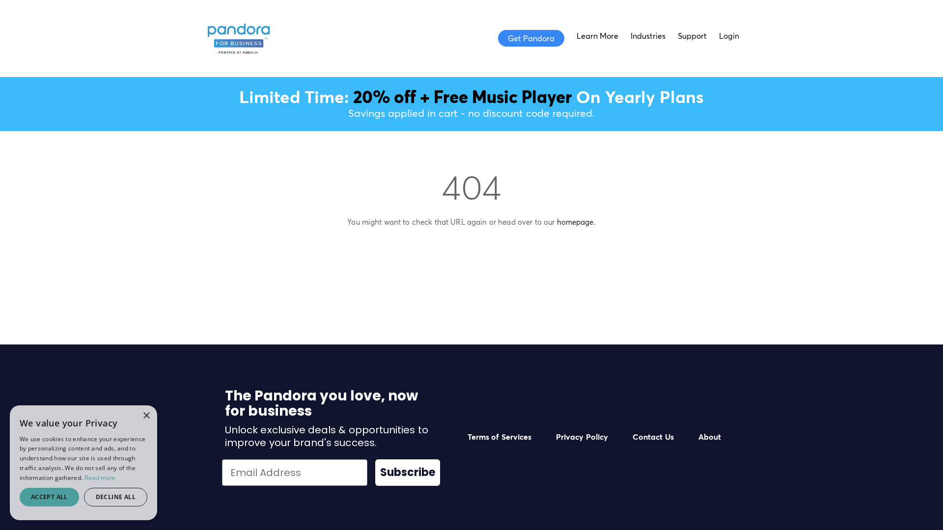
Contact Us (653, 437)
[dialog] (83, 462)
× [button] (146, 416)
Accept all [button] (49, 497)
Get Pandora (531, 38)
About (709, 437)
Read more (100, 477)
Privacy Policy (582, 437)
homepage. (576, 222)
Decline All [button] (116, 497)
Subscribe (407, 472)
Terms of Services (499, 437)
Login (729, 36)
